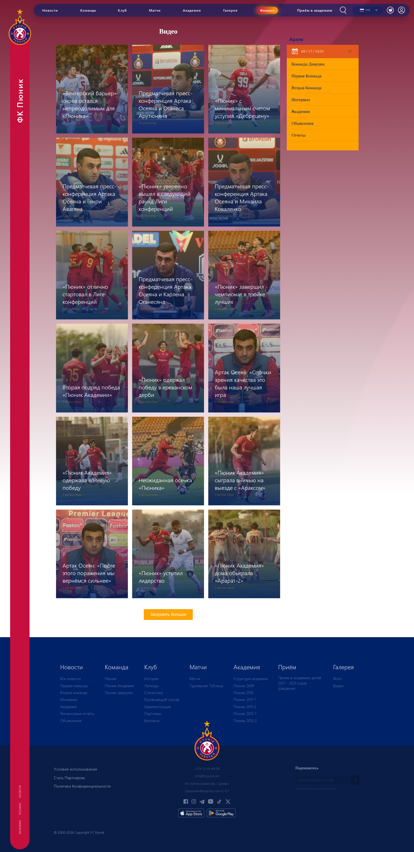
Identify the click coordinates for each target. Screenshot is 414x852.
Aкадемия (301, 111)
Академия (68, 706)
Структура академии (251, 678)
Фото (337, 678)
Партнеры (152, 713)
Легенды (151, 685)
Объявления (303, 123)
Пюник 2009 (244, 685)
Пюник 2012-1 (245, 713)
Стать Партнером (69, 777)
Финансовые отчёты (77, 713)
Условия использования (75, 769)
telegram (20, 809)
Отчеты (298, 135)
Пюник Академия (119, 685)
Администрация (157, 706)
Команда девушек (308, 64)
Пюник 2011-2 (245, 706)
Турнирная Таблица (206, 685)
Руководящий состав (161, 699)
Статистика (153, 692)
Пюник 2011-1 (245, 699)
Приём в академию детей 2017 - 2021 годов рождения (299, 683)
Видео (338, 685)
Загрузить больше (168, 614)
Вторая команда (306, 88)
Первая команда (306, 76)
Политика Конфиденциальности (82, 786)
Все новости (70, 678)
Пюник (110, 678)
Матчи (195, 678)
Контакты (152, 720)
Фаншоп (267, 10)
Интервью (301, 99)
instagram (20, 827)
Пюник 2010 (243, 692)
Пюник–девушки (119, 692)
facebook (20, 791)
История (151, 678)
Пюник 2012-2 (245, 720)
